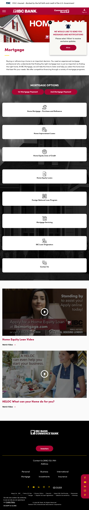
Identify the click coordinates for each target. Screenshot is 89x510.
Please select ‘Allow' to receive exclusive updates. (68, 39)
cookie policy (10, 502)
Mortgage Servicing (44, 222)
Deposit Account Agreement (44, 495)
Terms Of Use (27, 493)
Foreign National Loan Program (44, 200)
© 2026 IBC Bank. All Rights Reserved (44, 502)
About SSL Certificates (61, 493)
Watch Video (7, 344)
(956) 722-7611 (49, 460)
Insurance (62, 476)
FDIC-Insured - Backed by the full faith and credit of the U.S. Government (43, 3)
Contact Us (44, 267)
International (62, 471)
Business (44, 471)
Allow (68, 47)
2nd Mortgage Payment (61, 92)
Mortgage (14, 49)
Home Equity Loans (44, 178)
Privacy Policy (39, 493)
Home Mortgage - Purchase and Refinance (44, 111)
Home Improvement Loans (44, 133)
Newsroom (74, 493)
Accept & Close (9, 506)
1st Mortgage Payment (28, 92)
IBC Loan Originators (44, 244)
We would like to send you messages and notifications (68, 33)
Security (48, 493)
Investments (44, 476)
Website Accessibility (63, 495)
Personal (26, 471)
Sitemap (75, 495)
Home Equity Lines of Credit (44, 155)
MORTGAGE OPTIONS (44, 85)
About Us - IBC (16, 493)
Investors (45, 448)
